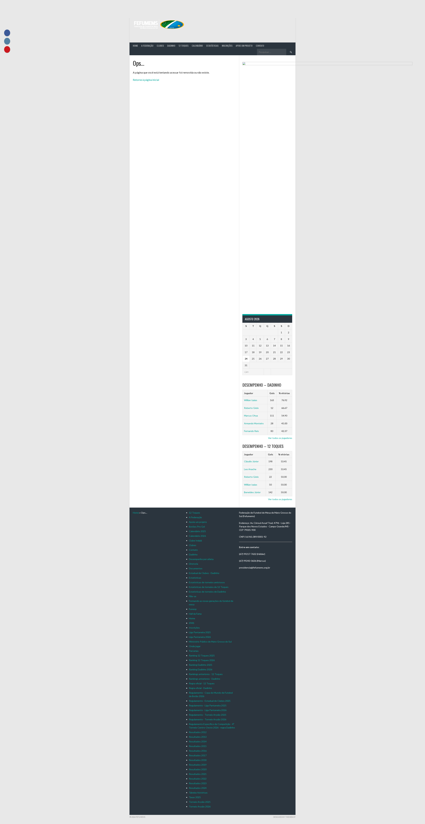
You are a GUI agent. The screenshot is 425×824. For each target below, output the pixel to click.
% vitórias (284, 393)
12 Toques (183, 45)
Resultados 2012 (198, 732)
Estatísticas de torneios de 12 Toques (208, 587)
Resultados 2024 (198, 788)
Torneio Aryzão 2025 (200, 801)
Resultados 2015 (198, 746)
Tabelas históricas (198, 792)
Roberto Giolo (251, 408)
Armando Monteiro (254, 423)
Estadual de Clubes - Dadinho (204, 573)
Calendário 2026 (197, 535)
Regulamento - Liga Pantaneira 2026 (207, 710)
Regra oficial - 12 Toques (201, 683)
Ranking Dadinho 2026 (200, 669)
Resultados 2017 (198, 755)
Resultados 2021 (198, 774)
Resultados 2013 (198, 736)
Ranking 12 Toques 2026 (202, 660)
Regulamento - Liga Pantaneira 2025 (207, 705)
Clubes (160, 45)
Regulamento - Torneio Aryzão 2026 (207, 719)
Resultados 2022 (198, 778)
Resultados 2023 (198, 783)
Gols (272, 393)
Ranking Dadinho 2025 (200, 664)
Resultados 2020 (198, 769)
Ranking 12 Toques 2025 (202, 655)
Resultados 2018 (198, 760)
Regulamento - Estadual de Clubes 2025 (209, 700)
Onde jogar (195, 646)
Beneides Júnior (252, 492)
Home (135, 45)
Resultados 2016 (198, 750)
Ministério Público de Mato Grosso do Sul (210, 641)
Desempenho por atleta (201, 559)
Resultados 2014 (198, 741)
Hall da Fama (195, 613)
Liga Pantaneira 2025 (200, 632)
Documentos (195, 568)
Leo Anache (250, 469)
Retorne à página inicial (146, 79)
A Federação (147, 45)
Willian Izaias (250, 400)
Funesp (193, 609)
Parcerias (194, 650)
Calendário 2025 (197, 531)
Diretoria (193, 563)
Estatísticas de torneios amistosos (207, 582)
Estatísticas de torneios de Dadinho (207, 591)
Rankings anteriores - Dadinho (204, 678)
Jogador (248, 393)
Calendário (197, 45)
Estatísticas (212, 45)
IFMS (191, 623)
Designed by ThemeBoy (284, 817)
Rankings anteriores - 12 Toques (206, 674)
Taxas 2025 (195, 797)
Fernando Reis (251, 431)
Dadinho (171, 45)
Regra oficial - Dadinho (200, 688)
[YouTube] (7, 49)
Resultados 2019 (198, 764)
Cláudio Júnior (251, 461)
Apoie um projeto (244, 45)
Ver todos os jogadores (280, 438)
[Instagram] (7, 41)
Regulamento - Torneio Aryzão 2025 (207, 714)
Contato (260, 45)
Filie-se (192, 596)
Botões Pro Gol (197, 526)
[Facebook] (7, 33)
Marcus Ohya (251, 415)
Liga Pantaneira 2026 (200, 637)
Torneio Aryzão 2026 (200, 806)
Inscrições (227, 45)
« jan (246, 371)
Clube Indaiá (195, 540)
